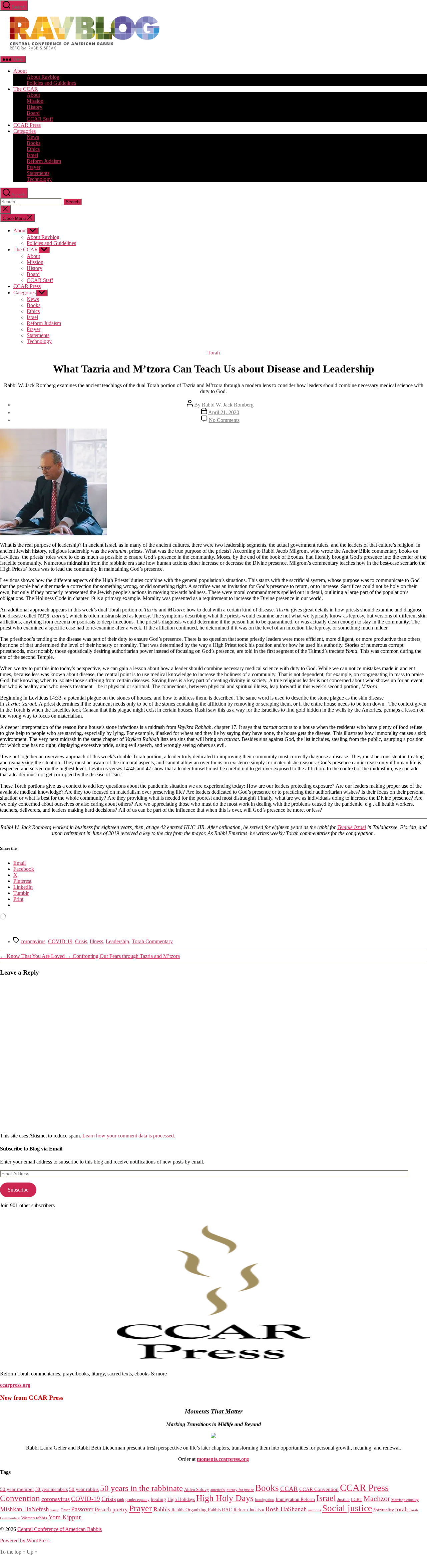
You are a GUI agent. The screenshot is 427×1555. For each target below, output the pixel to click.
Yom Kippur (64, 1517)
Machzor (377, 1499)
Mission (35, 101)
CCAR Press (27, 125)
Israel (32, 155)
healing (158, 1499)
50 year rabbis (84, 1489)
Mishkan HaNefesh (24, 1509)
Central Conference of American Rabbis (59, 1529)
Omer (65, 1510)
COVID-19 (60, 941)
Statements (38, 173)
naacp (54, 1510)
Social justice (347, 1508)
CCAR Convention (319, 1489)
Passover (82, 1509)
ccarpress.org (15, 1385)
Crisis (81, 941)
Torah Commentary (152, 941)
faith (120, 1500)
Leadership (117, 941)
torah (401, 1509)
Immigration (264, 1499)
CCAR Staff (40, 119)
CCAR (289, 1488)
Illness (96, 941)
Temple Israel (351, 827)
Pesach (103, 1509)
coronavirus (33, 941)
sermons (314, 1510)
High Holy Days (225, 1498)
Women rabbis (34, 1518)
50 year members (51, 1489)
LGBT (356, 1499)
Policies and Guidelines (51, 83)
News (33, 137)
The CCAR (25, 89)
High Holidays (181, 1499)
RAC (227, 1509)
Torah (213, 352)
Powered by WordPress (24, 1540)
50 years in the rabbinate (141, 1488)
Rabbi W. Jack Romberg (228, 405)
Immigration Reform (295, 1499)
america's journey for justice (232, 1490)
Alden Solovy (196, 1489)
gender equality (137, 1500)
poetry (120, 1509)
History (34, 107)
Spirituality (383, 1509)
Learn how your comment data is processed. (128, 1135)
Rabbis (161, 1509)
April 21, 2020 (223, 412)
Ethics (33, 149)
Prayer (33, 167)
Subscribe (18, 1190)
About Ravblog (43, 77)
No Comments (224, 420)
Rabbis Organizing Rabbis (196, 1509)
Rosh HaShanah (286, 1509)
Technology (39, 179)
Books (33, 143)
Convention (20, 1498)
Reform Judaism (44, 161)
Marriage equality (405, 1500)
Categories (24, 131)
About (20, 71)
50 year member (17, 1489)
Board (33, 113)
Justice (343, 1499)
